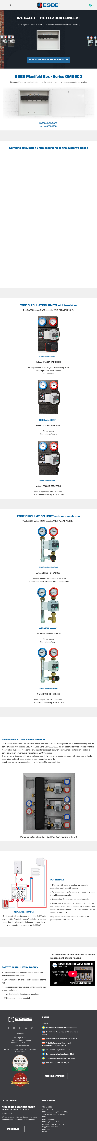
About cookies (30, 1049)
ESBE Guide (47, 1117)
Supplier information (50, 1127)
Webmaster (20, 1052)
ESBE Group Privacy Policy (13, 1049)
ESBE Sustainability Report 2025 (55, 1112)
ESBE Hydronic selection (52, 1122)
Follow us (46, 1132)
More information (55, 1076)
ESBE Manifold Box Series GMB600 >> (48, 60)
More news (13, 1129)
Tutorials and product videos (53, 1114)
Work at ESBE (47, 1109)
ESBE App (46, 1129)
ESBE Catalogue (48, 1119)
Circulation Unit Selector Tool (53, 1124)
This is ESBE (47, 1107)
